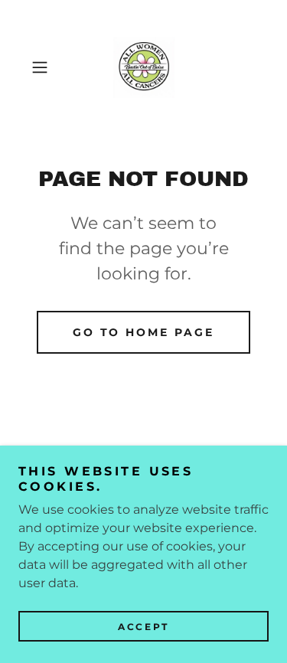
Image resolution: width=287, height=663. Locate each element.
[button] (42, 67)
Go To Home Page (144, 332)
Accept (143, 626)
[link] (143, 67)
